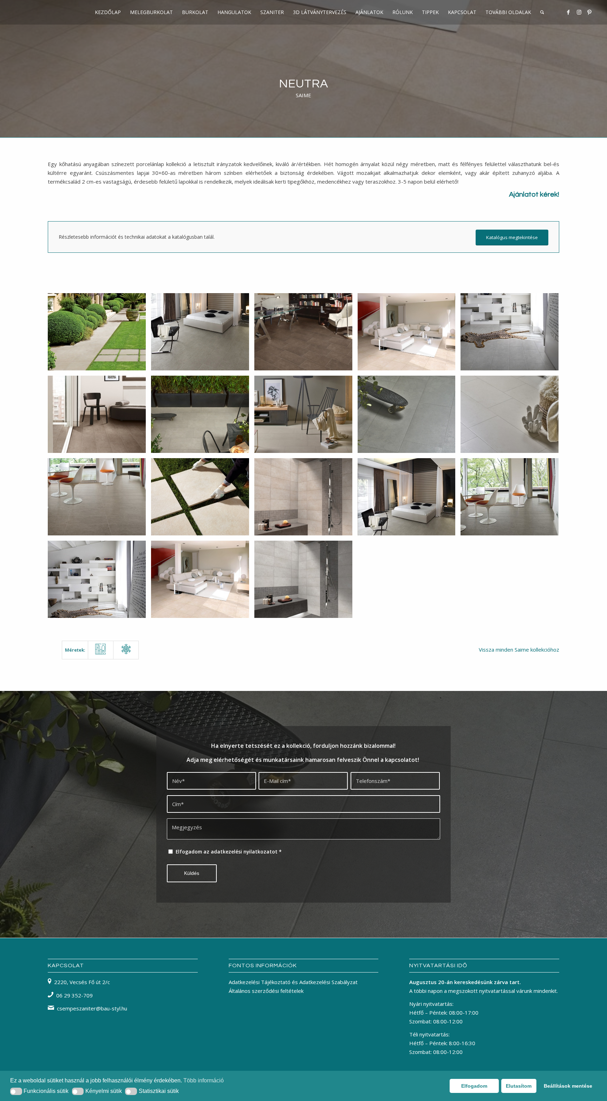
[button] (16, 1091)
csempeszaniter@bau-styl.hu (92, 1008)
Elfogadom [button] (474, 1086)
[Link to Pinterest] (589, 12)
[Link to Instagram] (579, 12)
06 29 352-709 (74, 995)
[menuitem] (107, 12)
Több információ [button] (203, 1080)
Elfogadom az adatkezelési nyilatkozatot (229, 851)
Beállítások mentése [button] (568, 1086)
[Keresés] (542, 12)
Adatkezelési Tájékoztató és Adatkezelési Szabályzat (293, 981)
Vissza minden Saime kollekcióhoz (519, 649)
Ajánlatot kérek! (534, 194)
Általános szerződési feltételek (266, 990)
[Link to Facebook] (568, 12)
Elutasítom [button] (518, 1086)
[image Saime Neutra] (99, 334)
